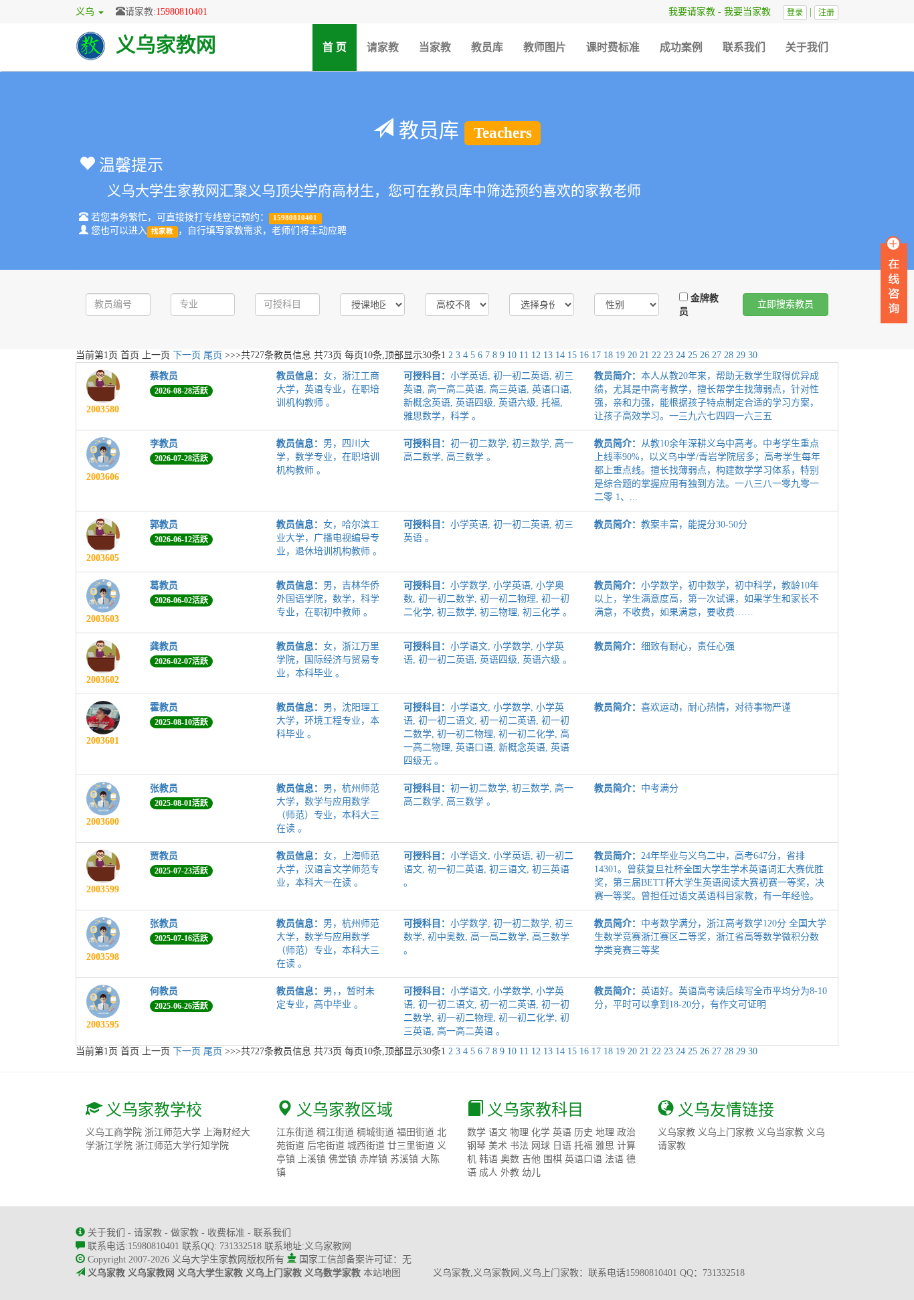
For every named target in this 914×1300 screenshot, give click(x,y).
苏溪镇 (404, 1159)
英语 (562, 1132)
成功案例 (681, 47)
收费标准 (226, 1233)
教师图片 (544, 47)
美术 (497, 1146)
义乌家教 (676, 1132)
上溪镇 (312, 1159)
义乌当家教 (780, 1132)
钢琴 (476, 1146)
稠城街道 (375, 1132)
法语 (614, 1159)
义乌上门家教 (726, 1132)
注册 (826, 12)
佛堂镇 (343, 1159)
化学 (540, 1132)
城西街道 (366, 1146)
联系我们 (744, 47)
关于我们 (807, 47)
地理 (605, 1132)
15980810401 (181, 12)
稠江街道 (335, 1132)
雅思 (605, 1146)
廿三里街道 (410, 1146)
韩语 (488, 1159)
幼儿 (531, 1172)
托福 (583, 1146)
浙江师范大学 (173, 1132)
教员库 (487, 47)
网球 (540, 1146)
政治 (626, 1132)
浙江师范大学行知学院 (182, 1146)
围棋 (552, 1159)
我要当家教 (752, 12)
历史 (583, 1132)
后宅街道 (326, 1146)
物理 (519, 1132)
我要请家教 (687, 12)
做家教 (185, 1233)
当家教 (435, 47)
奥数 (509, 1159)
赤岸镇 (373, 1159)
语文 (497, 1132)
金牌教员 (699, 305)
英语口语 (583, 1159)
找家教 (162, 231)
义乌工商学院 (114, 1132)
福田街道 (415, 1132)
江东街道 (295, 1132)
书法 (519, 1146)
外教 (509, 1172)
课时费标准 (613, 47)
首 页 (340, 47)
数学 (476, 1132)
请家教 (383, 47)
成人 (488, 1172)
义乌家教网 (166, 44)
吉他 (531, 1159)
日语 (562, 1146)
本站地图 (382, 1273)
